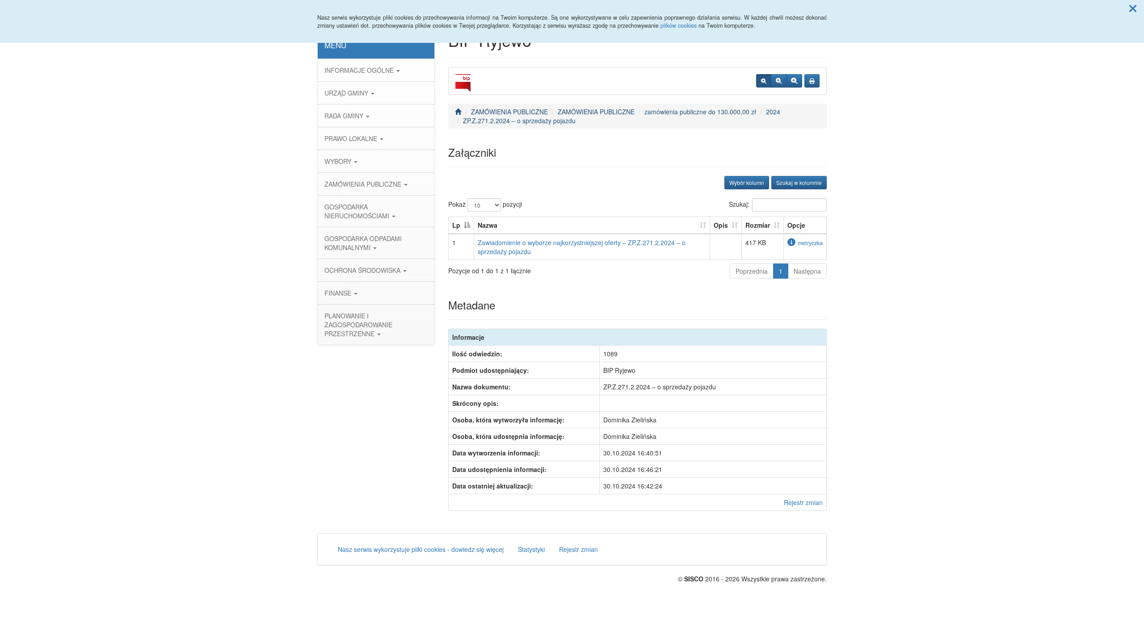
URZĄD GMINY (347, 92)
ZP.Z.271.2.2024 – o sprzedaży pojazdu (519, 120)
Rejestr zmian (803, 502)
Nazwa (487, 225)
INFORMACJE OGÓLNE (359, 70)
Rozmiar (757, 225)
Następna (807, 271)
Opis (721, 225)
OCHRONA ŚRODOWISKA (363, 270)
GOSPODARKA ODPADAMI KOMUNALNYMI (363, 243)
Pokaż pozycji (485, 204)
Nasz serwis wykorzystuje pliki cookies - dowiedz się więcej (421, 549)
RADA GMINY (344, 115)
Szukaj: (739, 204)
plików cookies (678, 25)
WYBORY (338, 161)
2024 (773, 111)
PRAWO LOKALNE (351, 138)
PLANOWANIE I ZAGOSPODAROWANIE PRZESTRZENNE (358, 324)
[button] (1132, 8)
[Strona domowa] (458, 111)
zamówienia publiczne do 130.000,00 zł (700, 111)
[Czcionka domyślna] (763, 81)
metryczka (810, 243)
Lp (456, 225)
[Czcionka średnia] (778, 81)
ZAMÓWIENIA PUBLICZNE (363, 184)
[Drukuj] (812, 81)
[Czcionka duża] (794, 81)
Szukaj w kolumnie (799, 182)
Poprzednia (752, 271)
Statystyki (531, 549)
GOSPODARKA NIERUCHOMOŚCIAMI (357, 211)
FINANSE (338, 292)
